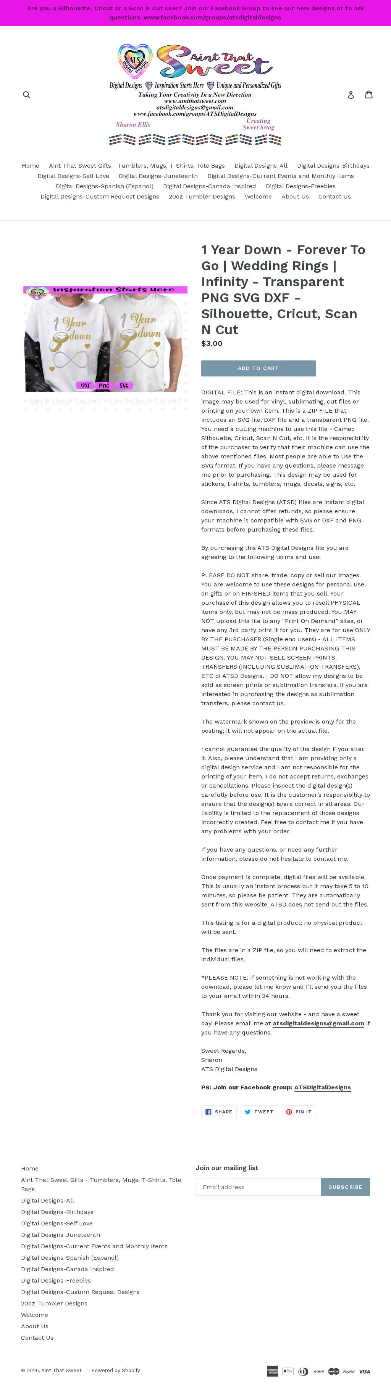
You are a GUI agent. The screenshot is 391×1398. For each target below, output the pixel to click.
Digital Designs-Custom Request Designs (99, 196)
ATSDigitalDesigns (322, 1087)
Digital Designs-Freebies (301, 186)
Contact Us (334, 196)
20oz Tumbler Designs (202, 196)
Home (30, 165)
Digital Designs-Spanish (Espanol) (104, 186)
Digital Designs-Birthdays (333, 165)
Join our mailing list (227, 1168)
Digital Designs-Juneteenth (158, 175)
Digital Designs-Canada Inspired (209, 186)
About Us (295, 196)
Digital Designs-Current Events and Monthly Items (280, 175)
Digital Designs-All (261, 165)
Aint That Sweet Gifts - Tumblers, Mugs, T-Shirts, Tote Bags (137, 165)
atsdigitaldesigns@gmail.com (318, 1023)
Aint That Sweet (61, 1370)
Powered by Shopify (115, 1370)
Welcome (258, 196)
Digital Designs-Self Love (73, 175)
